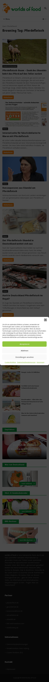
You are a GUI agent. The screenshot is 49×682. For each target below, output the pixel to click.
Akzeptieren (24, 344)
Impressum (40, 362)
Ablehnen (24, 350)
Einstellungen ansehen (24, 357)
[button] (45, 320)
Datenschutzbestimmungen (26, 362)
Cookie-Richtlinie (10, 362)
